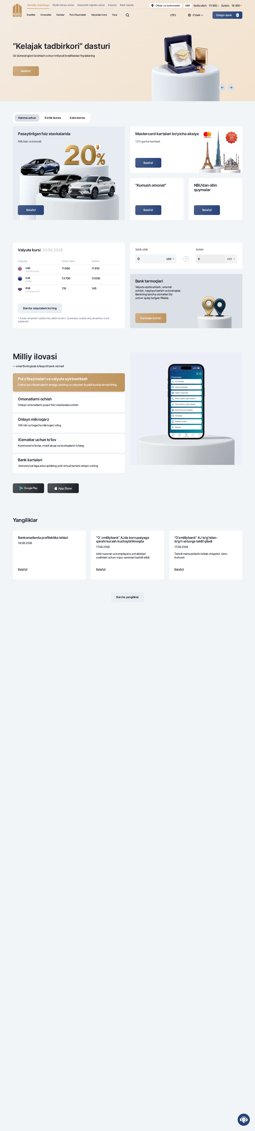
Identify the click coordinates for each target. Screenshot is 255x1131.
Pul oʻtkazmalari (78, 14)
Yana (114, 14)
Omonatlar (45, 14)
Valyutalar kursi (99, 14)
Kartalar (60, 14)
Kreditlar (31, 14)
